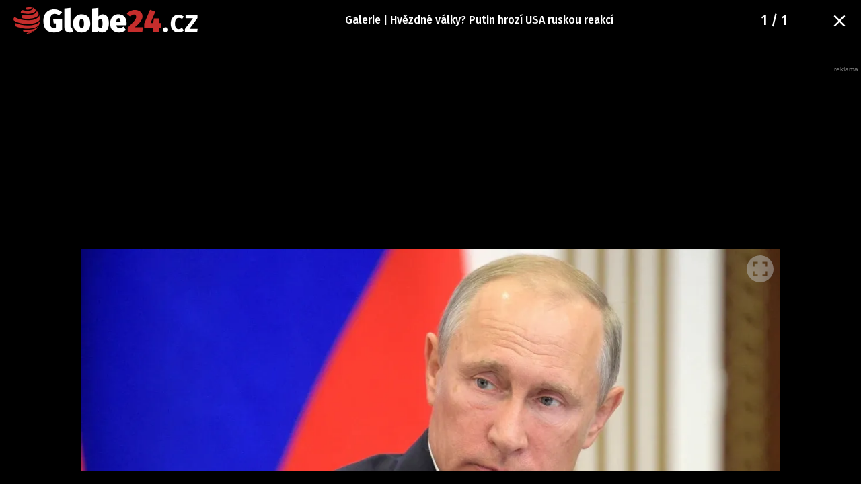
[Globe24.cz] (105, 20)
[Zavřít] (839, 21)
